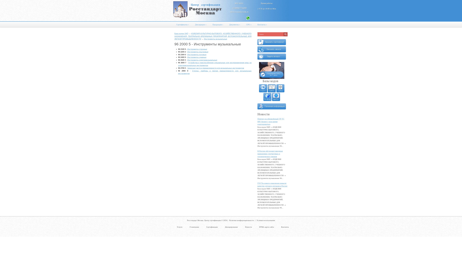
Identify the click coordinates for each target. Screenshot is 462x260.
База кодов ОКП (181, 33)
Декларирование (231, 227)
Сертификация (212, 227)
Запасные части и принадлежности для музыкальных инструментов (215, 68)
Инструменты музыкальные (215, 39)
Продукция (217, 24)
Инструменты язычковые (197, 52)
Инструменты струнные (197, 49)
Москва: (239, 3)
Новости (248, 227)
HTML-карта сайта (266, 227)
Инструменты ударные (196, 57)
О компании (194, 227)
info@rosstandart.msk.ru (239, 11)
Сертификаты (182, 24)
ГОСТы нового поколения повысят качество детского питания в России (272, 184)
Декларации (200, 24)
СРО (248, 24)
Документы (234, 24)
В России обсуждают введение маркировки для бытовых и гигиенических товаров (270, 154)
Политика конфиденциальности (241, 220)
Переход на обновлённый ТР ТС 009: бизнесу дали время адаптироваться (270, 121)
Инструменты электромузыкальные (202, 60)
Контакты (262, 24)
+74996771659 (239, 8)
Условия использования (266, 220)
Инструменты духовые (196, 55)
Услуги (179, 227)
